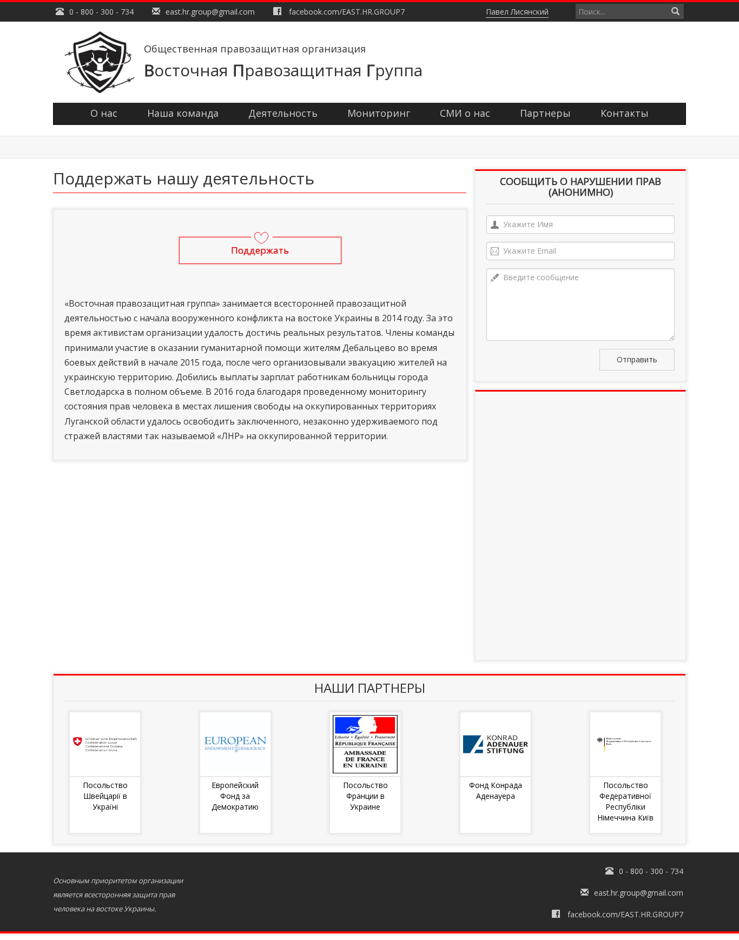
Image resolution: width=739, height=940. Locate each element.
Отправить (637, 359)
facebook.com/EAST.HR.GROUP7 (347, 11)
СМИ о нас (465, 113)
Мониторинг (378, 113)
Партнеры (545, 113)
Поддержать (260, 250)
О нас (103, 113)
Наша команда (183, 113)
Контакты (625, 113)
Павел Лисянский (517, 11)
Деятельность (283, 113)
